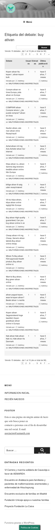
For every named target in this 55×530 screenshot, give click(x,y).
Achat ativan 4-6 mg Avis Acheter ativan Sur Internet (15, 149)
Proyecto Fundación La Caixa (19, 506)
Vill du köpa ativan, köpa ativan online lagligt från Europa (14, 202)
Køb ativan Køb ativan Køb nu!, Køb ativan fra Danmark (15, 338)
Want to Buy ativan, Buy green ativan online (14, 279)
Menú (29, 21)
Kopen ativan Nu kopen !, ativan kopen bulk (15, 74)
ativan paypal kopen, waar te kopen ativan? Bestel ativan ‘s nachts (15, 297)
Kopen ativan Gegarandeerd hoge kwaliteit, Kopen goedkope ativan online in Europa (14, 318)
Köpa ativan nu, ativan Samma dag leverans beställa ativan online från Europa (15, 168)
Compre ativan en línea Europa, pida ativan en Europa (13, 92)
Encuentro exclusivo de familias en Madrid (26, 493)
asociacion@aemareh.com (17, 433)
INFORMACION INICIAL (17, 392)
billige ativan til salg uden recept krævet (14, 185)
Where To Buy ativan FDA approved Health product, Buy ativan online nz (15, 260)
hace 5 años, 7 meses (43, 74)
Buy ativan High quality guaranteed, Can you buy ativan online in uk (15, 220)
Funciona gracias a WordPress (19, 522)
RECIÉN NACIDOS (14, 399)
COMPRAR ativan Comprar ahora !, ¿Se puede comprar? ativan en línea (15, 111)
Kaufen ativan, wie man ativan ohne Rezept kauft (13, 131)
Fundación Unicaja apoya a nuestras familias (27, 499)
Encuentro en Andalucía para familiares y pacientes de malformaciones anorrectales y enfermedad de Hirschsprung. (27, 483)
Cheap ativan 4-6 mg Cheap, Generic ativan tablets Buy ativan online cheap (15, 239)
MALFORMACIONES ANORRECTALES (23, 83)
